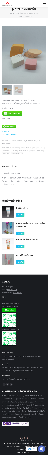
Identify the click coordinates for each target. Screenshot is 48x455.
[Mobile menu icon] (44, 3)
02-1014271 (17, 293)
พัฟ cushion (40, 147)
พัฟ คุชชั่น (6, 150)
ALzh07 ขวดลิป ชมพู (24, 255)
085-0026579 (12, 290)
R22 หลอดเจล (22, 208)
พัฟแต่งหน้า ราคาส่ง (17, 153)
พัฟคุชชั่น (32, 150)
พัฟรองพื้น (40, 150)
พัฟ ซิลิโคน (14, 150)
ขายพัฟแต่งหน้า (14, 147)
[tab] (24, 165)
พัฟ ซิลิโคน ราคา (23, 150)
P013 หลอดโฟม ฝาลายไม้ (27, 239)
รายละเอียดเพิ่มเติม (9, 166)
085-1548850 (11, 134)
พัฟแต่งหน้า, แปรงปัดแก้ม (17, 141)
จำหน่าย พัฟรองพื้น (26, 147)
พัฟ (34, 147)
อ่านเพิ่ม (20, 215)
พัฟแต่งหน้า (6, 153)
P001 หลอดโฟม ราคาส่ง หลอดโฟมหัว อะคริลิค (30, 225)
